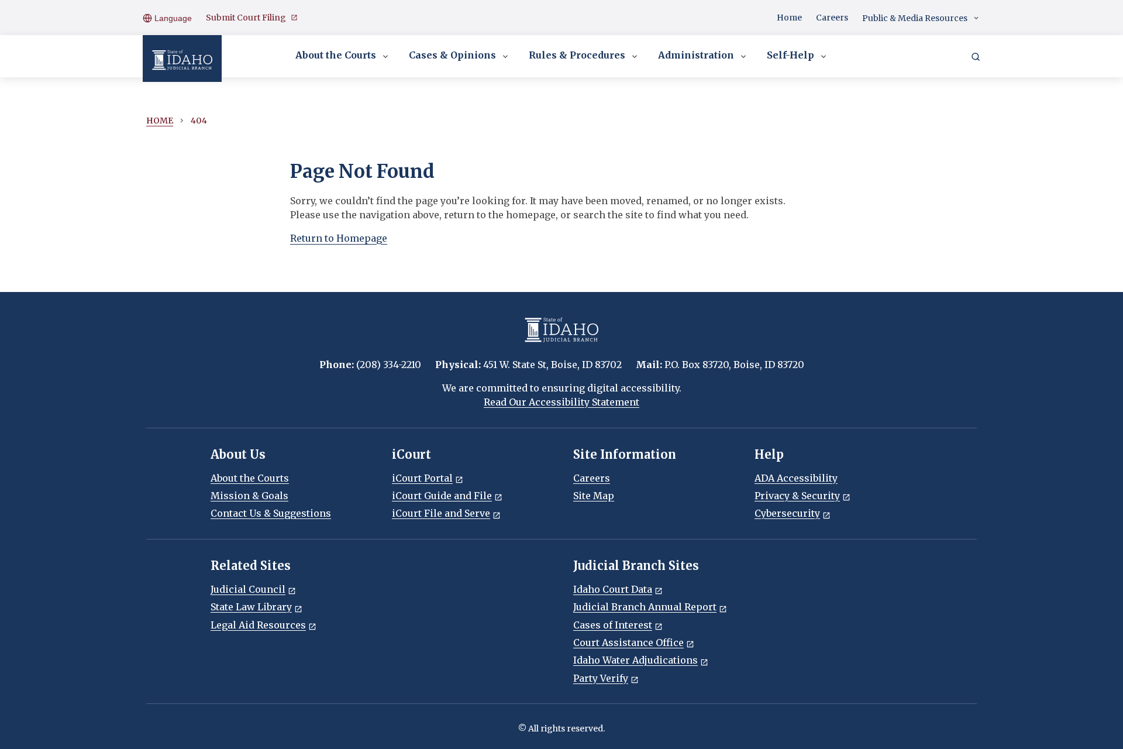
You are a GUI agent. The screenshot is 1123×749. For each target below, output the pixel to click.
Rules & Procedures (577, 55)
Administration (696, 55)
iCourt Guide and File (442, 495)
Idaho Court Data (612, 589)
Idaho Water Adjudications (635, 660)
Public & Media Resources (914, 18)
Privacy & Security (797, 495)
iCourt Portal (422, 478)
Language (172, 18)
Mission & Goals (249, 495)
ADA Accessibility (796, 478)
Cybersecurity (787, 513)
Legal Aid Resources (258, 625)
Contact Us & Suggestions (271, 513)
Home (789, 17)
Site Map (593, 495)
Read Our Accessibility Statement (561, 402)
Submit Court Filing (246, 17)
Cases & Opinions (452, 55)
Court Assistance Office (628, 642)
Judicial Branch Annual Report (644, 607)
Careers (832, 17)
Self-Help (790, 55)
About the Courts (335, 55)
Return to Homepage (338, 238)
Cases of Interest (612, 625)
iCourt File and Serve (441, 513)
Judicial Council (248, 589)
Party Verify (600, 678)
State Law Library (251, 607)
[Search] (975, 56)
